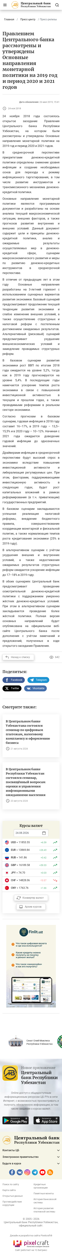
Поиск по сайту (10, 1184)
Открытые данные (12, 1196)
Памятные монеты (44, 1193)
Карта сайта (9, 1190)
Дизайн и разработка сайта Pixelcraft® (31, 1235)
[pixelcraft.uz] (31, 1243)
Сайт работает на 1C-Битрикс (31, 1250)
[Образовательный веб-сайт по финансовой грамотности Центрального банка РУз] (31, 966)
